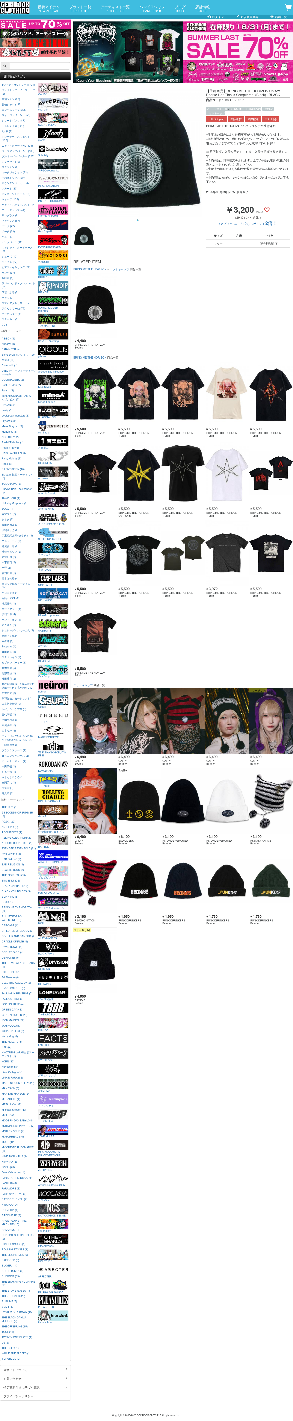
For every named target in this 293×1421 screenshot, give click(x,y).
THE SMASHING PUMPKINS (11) (18, 1283)
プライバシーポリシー (18, 1396)
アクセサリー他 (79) (13, 308)
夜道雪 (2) (7, 787)
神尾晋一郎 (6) (10, 546)
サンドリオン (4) (11, 619)
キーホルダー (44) (12, 313)
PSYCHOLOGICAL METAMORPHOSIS (49, 1153)
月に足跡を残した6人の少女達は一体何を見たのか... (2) (18, 685)
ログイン (217, 17)
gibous (42, 356)
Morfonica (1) (9, 431)
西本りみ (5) (9, 730)
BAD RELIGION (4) (13, 864)
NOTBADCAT (46, 599)
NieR (41, 922)
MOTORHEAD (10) (13, 1136)
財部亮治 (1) (9, 673)
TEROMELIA (45, 1121)
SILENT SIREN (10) (13, 469)
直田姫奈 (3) (9, 651)
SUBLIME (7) (9, 1301)
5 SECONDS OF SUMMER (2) (17, 814)
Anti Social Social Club (51, 1184)
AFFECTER (45, 1276)
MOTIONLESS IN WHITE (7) (18, 1125)
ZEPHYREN (45, 1169)
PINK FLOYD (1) (11, 1204)
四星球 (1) (7, 641)
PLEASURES (46, 1306)
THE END (44, 721)
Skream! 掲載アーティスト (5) (17, 476)
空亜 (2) (6, 567)
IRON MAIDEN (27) (13, 1020)
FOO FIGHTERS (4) (13, 1004)
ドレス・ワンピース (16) (16, 193)
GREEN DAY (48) (12, 1009)
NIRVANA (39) (10, 1161)
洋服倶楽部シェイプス (51, 831)
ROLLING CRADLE (49, 801)
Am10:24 (43, 645)
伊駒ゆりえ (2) (10, 530)
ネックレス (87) (11, 220)
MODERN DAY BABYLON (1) (19, 1120)
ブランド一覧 (80, 8)
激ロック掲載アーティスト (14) (17, 585)
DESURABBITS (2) (13, 379)
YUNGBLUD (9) (11, 1358)
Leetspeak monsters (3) (15, 415)
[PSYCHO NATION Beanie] (271, 801)
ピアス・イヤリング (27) (16, 267)
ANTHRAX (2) (10, 827)
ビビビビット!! (46, 877)
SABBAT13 (44, 630)
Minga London (46, 401)
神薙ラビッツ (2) (11, 551)
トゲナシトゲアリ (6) (14, 709)
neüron (42, 691)
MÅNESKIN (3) (10, 1088)
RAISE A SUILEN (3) (14, 453)
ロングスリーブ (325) (14, 109)
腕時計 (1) (7, 278)
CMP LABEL (45, 584)
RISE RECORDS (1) (13, 1244)
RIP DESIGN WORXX (50, 1291)
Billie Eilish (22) (11, 880)
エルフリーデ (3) (11, 540)
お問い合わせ (12, 1378)
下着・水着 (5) (10, 292)
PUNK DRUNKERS (49, 246)
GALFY (42, 94)
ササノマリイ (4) (11, 609)
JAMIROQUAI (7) (11, 1025)
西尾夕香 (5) (9, 725)
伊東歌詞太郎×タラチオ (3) (17, 535)
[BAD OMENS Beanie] (139, 801)
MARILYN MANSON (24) (16, 1093)
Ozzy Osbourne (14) (13, 1172)
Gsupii (42, 706)
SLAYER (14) (9, 1265)
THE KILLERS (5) (12, 1041)
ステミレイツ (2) (11, 657)
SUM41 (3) (8, 1306)
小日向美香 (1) (10, 592)
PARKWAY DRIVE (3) (14, 1193)
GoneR (42, 816)
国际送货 (236, 119)
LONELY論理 (45, 999)
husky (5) (7, 410)
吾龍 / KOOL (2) (11, 598)
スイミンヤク (46, 1105)
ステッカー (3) (10, 319)
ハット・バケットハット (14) (18, 204)
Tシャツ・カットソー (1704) (18, 84)
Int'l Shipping (216, 119)
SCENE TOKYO (47, 124)
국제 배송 (271, 119)
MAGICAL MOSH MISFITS (48, 309)
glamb (41, 139)
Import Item (44, 1230)
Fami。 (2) (8, 390)
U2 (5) (5, 1342)
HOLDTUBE (45, 1261)
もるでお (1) (9, 771)
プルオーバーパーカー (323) (18, 156)
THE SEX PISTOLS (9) (15, 1254)
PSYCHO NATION (48, 185)
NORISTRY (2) (10, 437)
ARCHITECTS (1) (12, 832)
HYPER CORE (46, 1060)
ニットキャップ (216, 113)
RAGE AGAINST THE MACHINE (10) (14, 1222)
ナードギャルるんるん (51, 907)
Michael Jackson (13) (14, 1109)
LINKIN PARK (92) (12, 1077)
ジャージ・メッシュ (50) (16, 115)
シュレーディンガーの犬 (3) (18, 630)
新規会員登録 (249, 17)
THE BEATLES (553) (14, 875)
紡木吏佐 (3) (9, 693)
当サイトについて (15, 1370)
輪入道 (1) (7, 793)
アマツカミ (44, 554)
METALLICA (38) (11, 1104)
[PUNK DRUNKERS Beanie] (139, 881)
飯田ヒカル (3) (10, 524)
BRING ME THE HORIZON (245, 109)
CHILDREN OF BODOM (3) (17, 930)
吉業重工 (43, 447)
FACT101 (43, 1044)
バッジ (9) (7, 297)
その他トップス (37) (13, 177)
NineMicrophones (48, 615)
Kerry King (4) (10, 1036)
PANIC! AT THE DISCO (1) (17, 1177)
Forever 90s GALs (48, 892)
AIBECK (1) (8, 338)
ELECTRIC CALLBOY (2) (16, 982)
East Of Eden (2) (11, 385)
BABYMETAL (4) (11, 349)
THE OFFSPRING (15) (15, 1326)
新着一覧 (280, 17)
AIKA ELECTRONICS (50, 862)
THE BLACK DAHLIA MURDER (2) (14, 1319)
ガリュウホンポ (47, 1075)
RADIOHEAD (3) (11, 1215)
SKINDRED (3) (10, 1260)
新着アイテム (49, 8)
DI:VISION (44, 968)
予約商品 (268, 109)
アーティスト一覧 (115, 8)
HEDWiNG (44, 983)
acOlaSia (43, 1200)
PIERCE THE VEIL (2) (14, 1199)
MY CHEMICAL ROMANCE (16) (18, 1149)
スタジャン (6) (10, 167)
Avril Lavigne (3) (11, 853)
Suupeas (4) (9, 646)
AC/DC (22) (8, 821)
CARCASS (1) (10, 925)
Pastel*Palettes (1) (12, 442)
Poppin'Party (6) (11, 447)
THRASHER (45, 785)
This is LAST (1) (11, 498)
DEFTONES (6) (11, 957)
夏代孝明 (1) (9, 714)
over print (43, 109)
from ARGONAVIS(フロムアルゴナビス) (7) (18, 397)
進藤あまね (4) (10, 635)
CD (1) (5, 324)
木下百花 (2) (9, 562)
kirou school (45, 1322)
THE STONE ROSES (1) (16, 1290)
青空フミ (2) (9, 514)
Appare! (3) (8, 343)
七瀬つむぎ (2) (10, 719)
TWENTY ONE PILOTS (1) (17, 1337)
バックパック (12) (12, 242)
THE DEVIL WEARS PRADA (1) (18, 964)
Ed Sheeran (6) (11, 977)
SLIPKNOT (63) (11, 1276)
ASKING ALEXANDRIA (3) (17, 837)
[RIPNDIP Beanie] (95, 960)
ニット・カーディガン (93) (17, 145)
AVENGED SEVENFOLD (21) (19, 848)
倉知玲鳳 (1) (9, 573)
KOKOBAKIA (45, 770)
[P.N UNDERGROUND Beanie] (183, 801)
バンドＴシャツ (152, 8)
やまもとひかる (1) (13, 777)
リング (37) (8, 272)
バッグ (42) (8, 226)
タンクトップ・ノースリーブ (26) (18, 91)
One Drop (44, 676)
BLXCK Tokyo (46, 953)
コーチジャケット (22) (15, 172)
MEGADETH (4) (11, 1099)
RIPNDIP (43, 292)
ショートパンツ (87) (13, 120)
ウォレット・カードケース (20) (17, 249)
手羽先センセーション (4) (16, 698)
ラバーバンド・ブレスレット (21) (18, 285)
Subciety (43, 155)
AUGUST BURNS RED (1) (17, 843)
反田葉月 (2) (9, 678)
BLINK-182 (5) (10, 896)
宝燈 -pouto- (45, 569)
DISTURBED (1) (11, 972)
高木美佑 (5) (9, 668)
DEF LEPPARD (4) (12, 952)
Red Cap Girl (45, 231)
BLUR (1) (7, 902)
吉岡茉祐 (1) (9, 782)
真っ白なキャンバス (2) (15, 755)
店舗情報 (202, 8)
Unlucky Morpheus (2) (14, 503)
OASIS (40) (8, 1167)
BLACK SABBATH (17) (15, 886)
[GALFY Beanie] (95, 721)
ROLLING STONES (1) (15, 1249)
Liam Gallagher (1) (13, 1072)
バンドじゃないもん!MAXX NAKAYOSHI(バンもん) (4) (17, 737)
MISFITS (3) (8, 1115)
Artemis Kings (46, 508)
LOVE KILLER (46, 1136)
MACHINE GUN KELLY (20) (18, 1083)
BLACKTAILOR (47, 417)
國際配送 (253, 119)
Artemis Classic (47, 493)
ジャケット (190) (11, 161)
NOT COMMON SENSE (52, 1215)
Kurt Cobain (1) (11, 1066)
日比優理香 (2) (10, 745)
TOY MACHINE (47, 325)
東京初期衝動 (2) (11, 703)
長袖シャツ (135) (11, 104)
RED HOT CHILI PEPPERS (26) (17, 1236)
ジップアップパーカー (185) (18, 151)
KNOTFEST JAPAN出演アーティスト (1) (18, 1054)
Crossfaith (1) (9, 365)
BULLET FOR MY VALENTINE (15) (12, 918)
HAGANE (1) (9, 404)
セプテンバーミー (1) (14, 662)
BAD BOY (43, 846)
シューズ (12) (9, 256)
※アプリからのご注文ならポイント (248, 223)
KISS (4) (6, 1047)
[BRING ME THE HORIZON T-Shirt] (95, 393)
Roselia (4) (8, 463)
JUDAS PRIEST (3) (13, 1031)
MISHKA (43, 1029)
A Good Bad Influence (51, 371)
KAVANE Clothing (48, 340)
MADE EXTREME (48, 737)
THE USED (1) (10, 1348)
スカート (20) (9, 188)
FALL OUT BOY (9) (12, 998)
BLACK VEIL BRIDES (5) (16, 891)
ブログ (180, 8)
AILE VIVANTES (47, 938)
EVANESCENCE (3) (13, 988)
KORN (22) (8, 1061)
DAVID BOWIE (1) (12, 946)
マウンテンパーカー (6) (15, 183)
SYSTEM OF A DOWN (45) (17, 1312)
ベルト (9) (7, 236)
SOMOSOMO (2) (11, 483)
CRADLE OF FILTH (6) (15, 941)
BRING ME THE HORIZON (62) (17, 909)
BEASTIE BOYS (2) (13, 869)
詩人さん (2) (9, 625)
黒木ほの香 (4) (10, 578)
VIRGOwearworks (48, 170)
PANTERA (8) (10, 1183)
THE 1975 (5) (9, 807)
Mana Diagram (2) (12, 426)
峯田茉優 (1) (9, 766)
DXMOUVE (44, 660)
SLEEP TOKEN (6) (12, 1271)
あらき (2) (7, 519)
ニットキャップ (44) (13, 210)
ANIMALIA (44, 1090)
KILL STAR (44, 386)
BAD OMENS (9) (11, 859)
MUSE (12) (8, 1142)
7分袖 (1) (7, 131)
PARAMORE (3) (11, 1188)
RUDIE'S (43, 277)
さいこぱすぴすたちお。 (52, 523)
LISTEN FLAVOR (48, 216)
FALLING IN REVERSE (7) (17, 993)
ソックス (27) (9, 262)
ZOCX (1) (7, 508)
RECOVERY (45, 462)
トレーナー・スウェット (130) (16, 138)
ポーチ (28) (8, 231)
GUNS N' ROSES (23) (14, 1015)
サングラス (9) (10, 215)
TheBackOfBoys (47, 1014)
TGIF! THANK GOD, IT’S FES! (52, 753)
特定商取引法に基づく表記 (21, 1387)
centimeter (44, 432)
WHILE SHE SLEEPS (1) (16, 1353)
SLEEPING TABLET (49, 539)
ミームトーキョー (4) (14, 761)
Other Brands (46, 1245)
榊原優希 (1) (9, 603)
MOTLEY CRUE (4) (13, 1131)
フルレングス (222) (13, 125)
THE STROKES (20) (13, 1296)
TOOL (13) (8, 1331)
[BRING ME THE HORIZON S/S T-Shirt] (139, 473)
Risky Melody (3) (11, 458)
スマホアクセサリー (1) (15, 303)
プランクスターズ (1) (14, 750)
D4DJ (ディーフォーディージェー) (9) (19, 372)
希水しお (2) (9, 557)
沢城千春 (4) (9, 614)
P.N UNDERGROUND (51, 200)
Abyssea (43, 478)
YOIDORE (44, 261)
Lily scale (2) (9, 421)
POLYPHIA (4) (10, 1210)
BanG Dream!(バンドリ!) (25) (19, 354)
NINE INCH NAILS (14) (15, 1156)
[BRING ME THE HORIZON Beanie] (95, 305)
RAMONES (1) (10, 1229)
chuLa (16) (8, 360)
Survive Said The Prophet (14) (17, 490)
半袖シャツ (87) (11, 99)
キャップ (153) (10, 199)
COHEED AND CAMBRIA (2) (18, 936)
